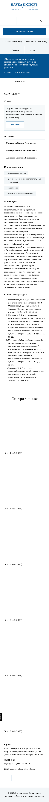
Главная (7, 73)
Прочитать (15, 125)
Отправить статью (24, 32)
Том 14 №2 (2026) (13, 453)
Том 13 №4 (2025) (13, 564)
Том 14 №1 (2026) (13, 508)
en (41, 21)
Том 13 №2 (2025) (13, 675)
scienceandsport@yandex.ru (22, 769)
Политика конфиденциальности (30, 796)
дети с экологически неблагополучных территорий (24, 180)
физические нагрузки (17, 173)
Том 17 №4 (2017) (22, 73)
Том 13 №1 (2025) (13, 731)
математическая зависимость (21, 194)
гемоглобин (13, 188)
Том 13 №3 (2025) (13, 620)
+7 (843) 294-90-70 (22, 764)
